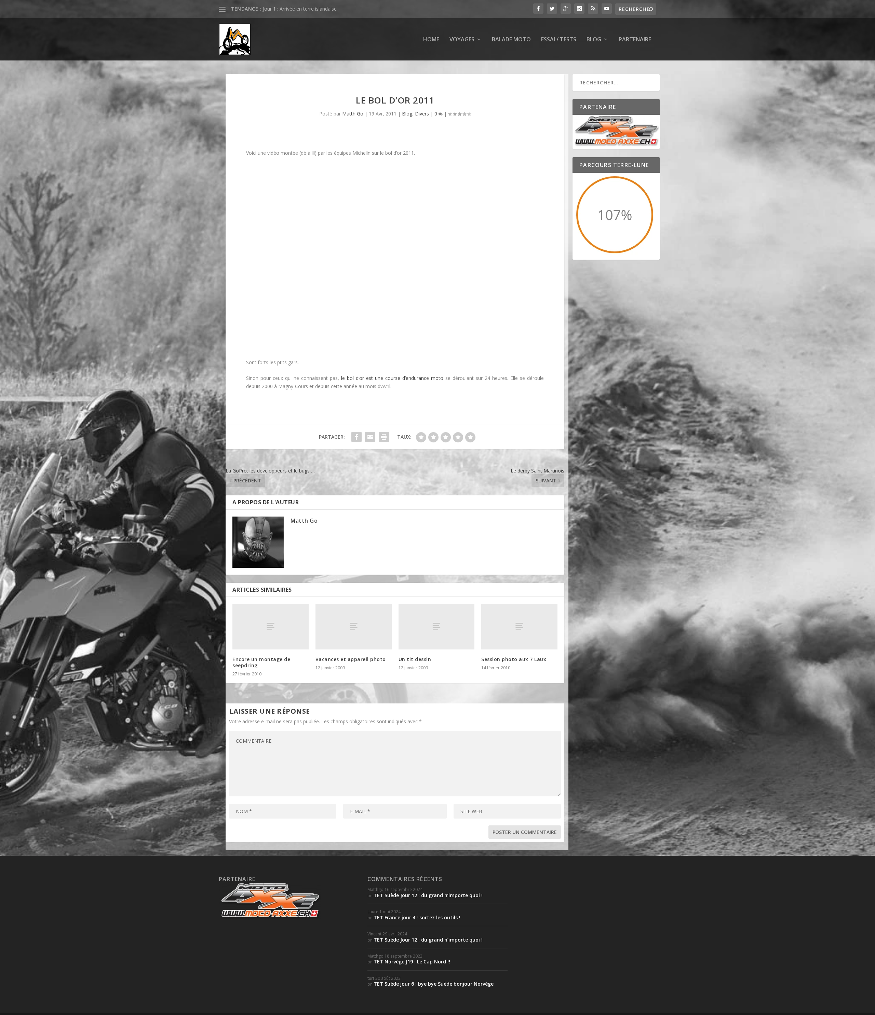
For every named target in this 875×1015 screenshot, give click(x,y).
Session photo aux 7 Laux (513, 659)
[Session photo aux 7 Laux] (519, 626)
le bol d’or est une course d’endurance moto (392, 378)
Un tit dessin (415, 659)
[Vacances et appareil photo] (353, 626)
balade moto (511, 40)
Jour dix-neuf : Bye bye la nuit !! (297, 8)
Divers (422, 113)
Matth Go (352, 113)
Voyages (461, 40)
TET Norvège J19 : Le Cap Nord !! (412, 961)
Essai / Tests (558, 40)
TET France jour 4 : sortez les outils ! (417, 917)
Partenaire (635, 40)
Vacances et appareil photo (350, 659)
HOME (431, 40)
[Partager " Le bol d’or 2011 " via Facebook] (356, 437)
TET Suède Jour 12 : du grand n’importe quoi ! (428, 895)
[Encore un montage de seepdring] (270, 626)
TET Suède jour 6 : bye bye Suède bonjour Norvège (434, 983)
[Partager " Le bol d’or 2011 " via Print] (384, 437)
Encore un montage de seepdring (261, 662)
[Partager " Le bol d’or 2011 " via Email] (370, 437)
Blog (594, 40)
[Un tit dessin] (437, 626)
